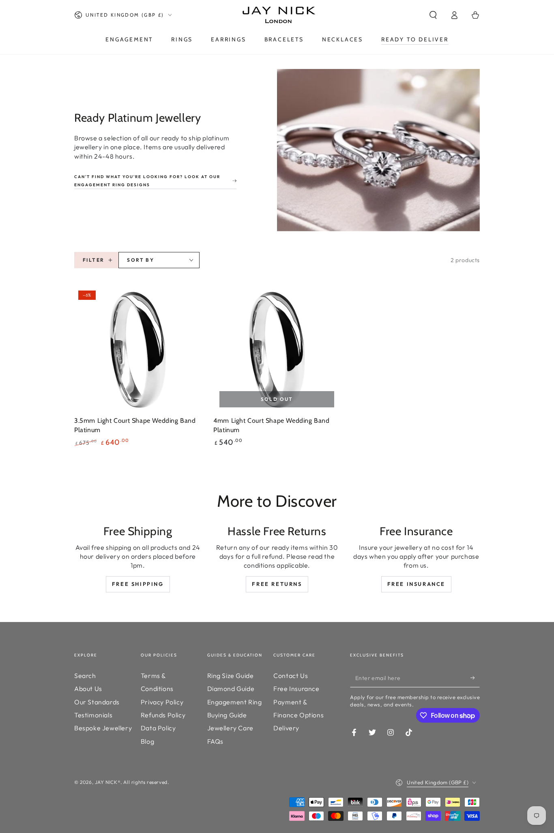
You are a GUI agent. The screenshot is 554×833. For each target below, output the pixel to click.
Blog (147, 741)
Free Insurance (416, 584)
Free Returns (277, 584)
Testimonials (93, 715)
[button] (433, 15)
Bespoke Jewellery (103, 728)
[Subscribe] (475, 678)
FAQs (215, 741)
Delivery (286, 728)
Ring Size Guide (230, 676)
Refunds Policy (163, 715)
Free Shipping (138, 584)
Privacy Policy (162, 702)
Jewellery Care (230, 728)
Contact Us (290, 676)
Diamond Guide (231, 688)
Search (85, 676)
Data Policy (158, 728)
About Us (88, 688)
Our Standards (97, 702)
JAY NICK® (107, 782)
